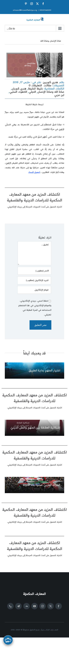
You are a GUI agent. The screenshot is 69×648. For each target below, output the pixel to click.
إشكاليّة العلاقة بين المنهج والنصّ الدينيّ (35, 427)
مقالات (47, 85)
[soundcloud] (26, 606)
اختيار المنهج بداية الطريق (44, 370)
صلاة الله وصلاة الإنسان (51, 91)
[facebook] (58, 606)
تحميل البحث (34, 172)
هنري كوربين (50, 82)
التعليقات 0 (35, 85)
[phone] (10, 606)
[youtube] (34, 606)
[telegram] (18, 606)
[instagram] (42, 606)
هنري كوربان (19, 88)
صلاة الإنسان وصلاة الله (50, 41)
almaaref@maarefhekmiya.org (25, 10)
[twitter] (50, 606)
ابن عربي (59, 95)
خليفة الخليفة (35, 88)
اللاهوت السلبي (18, 91)
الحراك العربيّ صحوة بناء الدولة (41, 485)
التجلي (32, 91)
